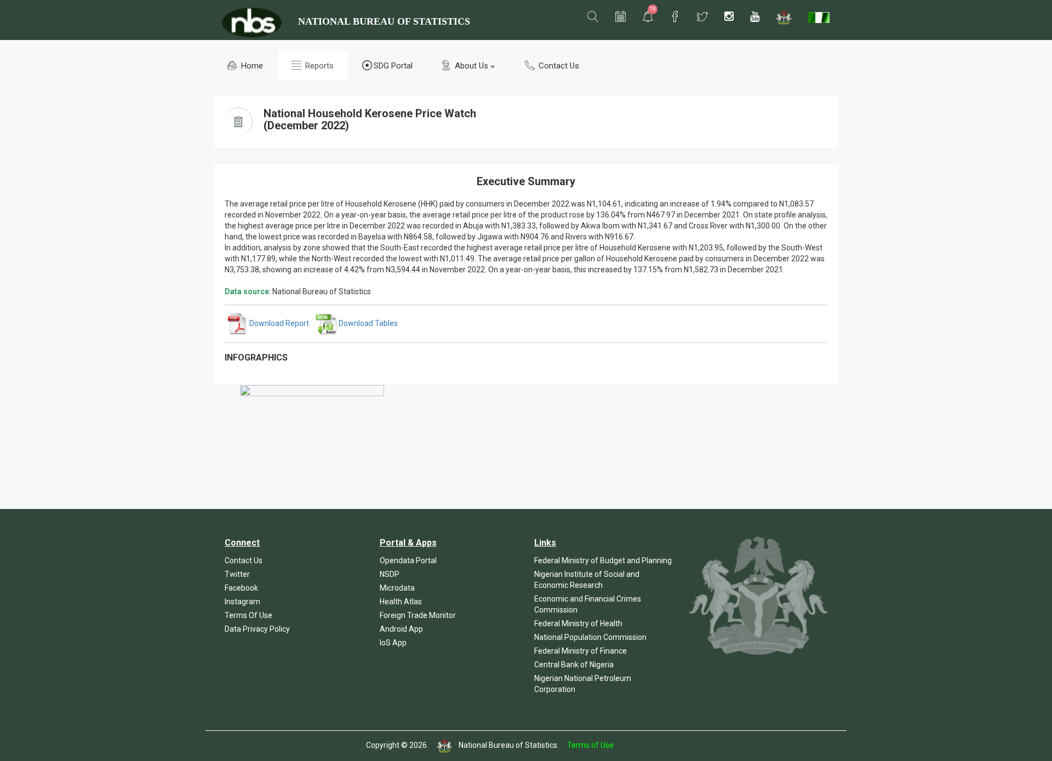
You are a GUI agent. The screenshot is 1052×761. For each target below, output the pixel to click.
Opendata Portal (408, 560)
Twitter (237, 574)
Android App (401, 629)
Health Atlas (401, 601)
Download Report (278, 323)
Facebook (241, 587)
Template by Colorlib (650, 745)
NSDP (389, 574)
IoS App (393, 642)
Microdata (397, 587)
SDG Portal (393, 66)
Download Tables (367, 323)
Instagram (242, 601)
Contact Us (557, 66)
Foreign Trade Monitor (418, 615)
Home (251, 66)
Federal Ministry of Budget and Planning (603, 560)
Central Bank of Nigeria (574, 664)
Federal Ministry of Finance (580, 650)
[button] (593, 17)
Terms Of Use (248, 615)
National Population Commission (590, 637)
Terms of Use (590, 745)
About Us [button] (471, 66)
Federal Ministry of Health (578, 623)
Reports (318, 66)
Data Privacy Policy (257, 629)
